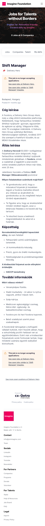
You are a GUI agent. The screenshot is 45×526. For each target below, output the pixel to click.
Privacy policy (17, 402)
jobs (7, 52)
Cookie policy (28, 402)
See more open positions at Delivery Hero (22, 379)
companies (18, 52)
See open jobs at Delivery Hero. (21, 84)
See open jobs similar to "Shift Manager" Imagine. (20, 88)
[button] (4, 4)
